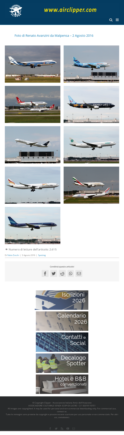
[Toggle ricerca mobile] (111, 20)
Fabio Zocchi (13, 255)
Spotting (42, 255)
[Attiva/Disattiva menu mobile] (117, 20)
